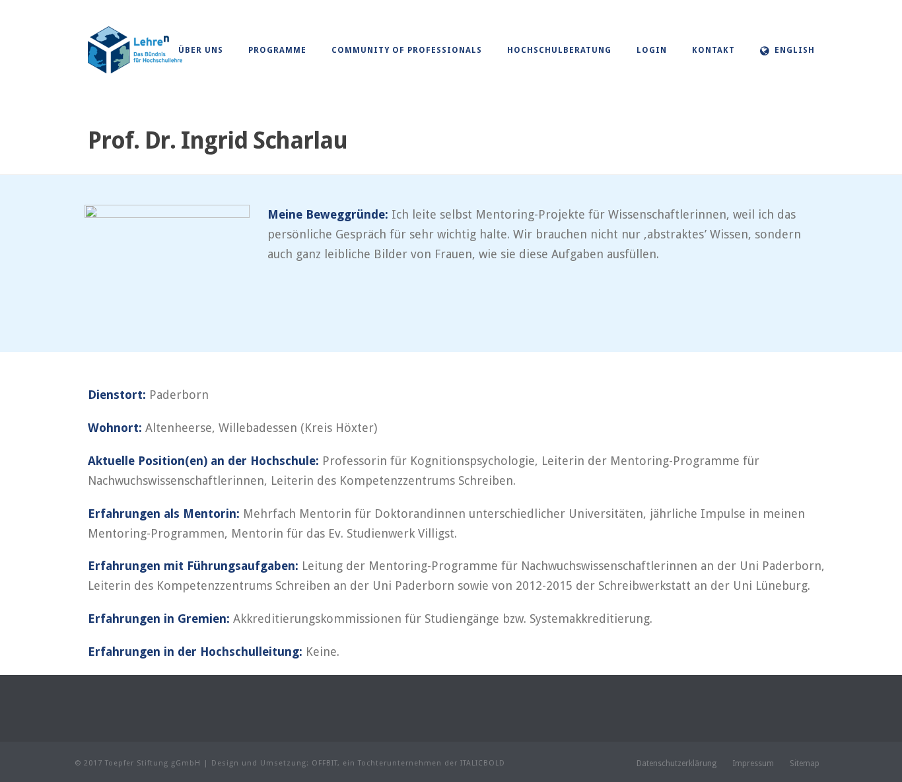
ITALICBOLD (482, 763)
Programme (277, 50)
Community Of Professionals (406, 50)
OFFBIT (324, 763)
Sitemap (804, 763)
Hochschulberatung (559, 50)
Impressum (753, 763)
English (795, 50)
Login (652, 50)
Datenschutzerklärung (676, 763)
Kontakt (713, 50)
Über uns (200, 50)
